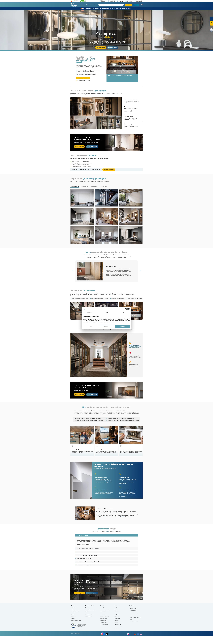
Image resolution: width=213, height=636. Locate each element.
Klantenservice (73, 616)
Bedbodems (117, 611)
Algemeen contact (103, 618)
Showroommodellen (118, 626)
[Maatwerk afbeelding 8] (130, 197)
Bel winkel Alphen (103, 620)
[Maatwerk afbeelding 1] (82, 197)
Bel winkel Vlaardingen (104, 624)
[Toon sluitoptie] (211, 30)
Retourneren (73, 618)
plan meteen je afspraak (120, 516)
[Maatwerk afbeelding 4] (130, 216)
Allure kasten (117, 628)
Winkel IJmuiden (103, 611)
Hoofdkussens (117, 618)
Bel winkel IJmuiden (103, 622)
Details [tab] (106, 312)
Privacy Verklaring (88, 616)
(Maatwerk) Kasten (118, 624)
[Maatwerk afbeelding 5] (106, 235)
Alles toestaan (122, 326)
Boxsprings (117, 614)
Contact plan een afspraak (105, 616)
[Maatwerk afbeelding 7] (106, 216)
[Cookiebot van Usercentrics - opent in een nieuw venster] (125, 309)
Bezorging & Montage (75, 611)
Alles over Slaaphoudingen (134, 617)
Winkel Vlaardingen (103, 614)
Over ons (87, 611)
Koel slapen (117, 620)
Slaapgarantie (73, 607)
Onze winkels (102, 607)
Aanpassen (106, 326)
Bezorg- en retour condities (76, 620)
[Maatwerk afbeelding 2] (106, 197)
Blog (131, 619)
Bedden (116, 607)
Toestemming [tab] (89, 312)
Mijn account (73, 614)
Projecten (87, 607)
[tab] (74, 186)
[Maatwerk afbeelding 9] (82, 216)
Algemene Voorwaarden (89, 614)
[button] (90, 5)
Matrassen (116, 622)
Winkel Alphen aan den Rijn (105, 609)
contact (104, 516)
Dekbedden (117, 616)
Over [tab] (123, 312)
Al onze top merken (133, 608)
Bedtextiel (116, 609)
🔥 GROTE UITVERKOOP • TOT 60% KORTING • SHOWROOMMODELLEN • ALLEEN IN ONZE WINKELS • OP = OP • (106, 8)
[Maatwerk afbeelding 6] (82, 235)
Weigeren (90, 326)
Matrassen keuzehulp (134, 612)
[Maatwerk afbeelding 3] (130, 235)
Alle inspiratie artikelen (134, 621)
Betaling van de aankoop (75, 609)
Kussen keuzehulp (133, 610)
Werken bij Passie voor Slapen (90, 609)
